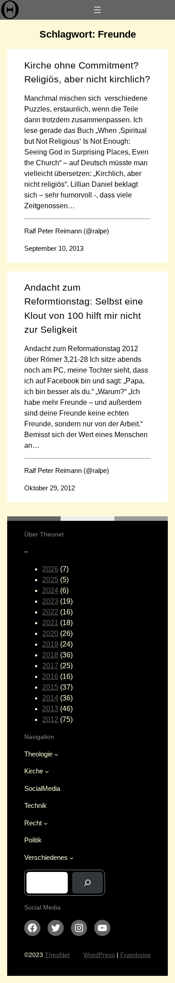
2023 (50, 601)
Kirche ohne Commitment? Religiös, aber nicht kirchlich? (87, 72)
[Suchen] (87, 882)
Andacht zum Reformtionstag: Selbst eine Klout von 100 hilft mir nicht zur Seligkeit (83, 308)
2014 (50, 698)
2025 (50, 580)
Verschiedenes (46, 857)
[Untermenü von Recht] (46, 823)
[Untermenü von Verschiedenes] (72, 858)
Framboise (135, 954)
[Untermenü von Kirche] (47, 771)
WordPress (99, 954)
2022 (50, 612)
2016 (50, 676)
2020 (50, 633)
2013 (50, 709)
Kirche (33, 771)
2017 (50, 666)
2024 (50, 590)
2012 (50, 719)
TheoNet (57, 954)
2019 (50, 644)
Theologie (38, 754)
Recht (33, 823)
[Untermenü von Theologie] (56, 754)
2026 (50, 569)
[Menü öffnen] (97, 9)
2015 (50, 687)
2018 (50, 655)
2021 (50, 623)
